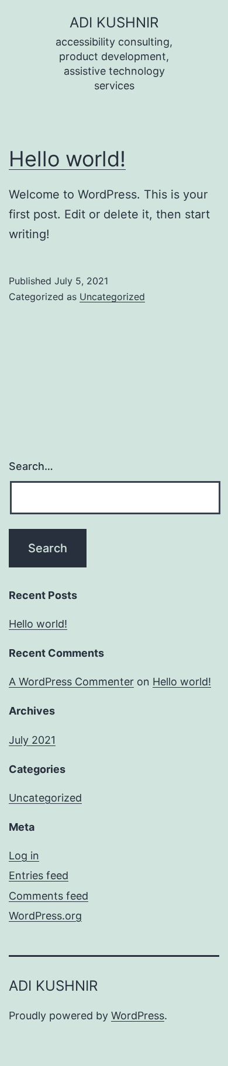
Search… (31, 466)
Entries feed (38, 875)
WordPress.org (45, 916)
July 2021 (32, 740)
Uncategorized (112, 296)
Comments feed (48, 896)
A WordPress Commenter (71, 681)
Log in (24, 855)
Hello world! (67, 159)
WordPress (137, 1015)
